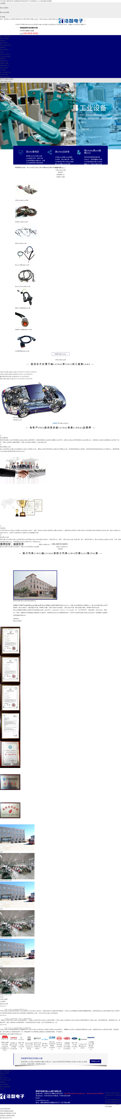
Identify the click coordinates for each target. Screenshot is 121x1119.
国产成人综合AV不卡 (6, 1118)
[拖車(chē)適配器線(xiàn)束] (60, 297)
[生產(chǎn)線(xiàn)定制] (60, 189)
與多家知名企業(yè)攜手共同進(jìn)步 (11, 1034)
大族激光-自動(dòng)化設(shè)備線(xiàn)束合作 (13, 1045)
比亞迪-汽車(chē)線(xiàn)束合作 (59, 1045)
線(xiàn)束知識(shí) (5, 72)
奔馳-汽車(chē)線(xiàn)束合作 (21, 1045)
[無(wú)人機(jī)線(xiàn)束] (60, 254)
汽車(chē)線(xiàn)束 (5, 81)
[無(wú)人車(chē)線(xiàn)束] (60, 275)
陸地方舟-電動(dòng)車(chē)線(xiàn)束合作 (37, 1045)
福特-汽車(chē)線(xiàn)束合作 (74, 1045)
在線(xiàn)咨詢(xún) (62, 546)
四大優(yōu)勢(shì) (60, 426)
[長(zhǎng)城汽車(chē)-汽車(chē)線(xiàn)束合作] (29, 1038)
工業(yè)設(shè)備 (5, 56)
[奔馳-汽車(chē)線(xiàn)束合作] (21, 1038)
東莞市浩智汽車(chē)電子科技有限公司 (24, 601)
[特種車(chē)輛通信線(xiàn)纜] (60, 319)
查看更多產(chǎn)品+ (60, 354)
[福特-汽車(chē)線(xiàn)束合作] (74, 1038)
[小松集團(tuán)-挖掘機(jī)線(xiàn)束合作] (91, 1037)
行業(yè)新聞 (3, 67)
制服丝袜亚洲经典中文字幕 (8, 1113)
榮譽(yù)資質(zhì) (5, 77)
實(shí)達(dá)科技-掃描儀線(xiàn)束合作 (52, 1045)
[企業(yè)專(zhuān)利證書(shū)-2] (60, 669)
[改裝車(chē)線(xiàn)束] (60, 211)
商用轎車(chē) (4, 61)
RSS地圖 (2, 17)
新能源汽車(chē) (4, 65)
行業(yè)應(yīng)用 (60, 362)
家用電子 (2, 58)
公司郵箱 (2, 3)
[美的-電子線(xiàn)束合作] (44, 1039)
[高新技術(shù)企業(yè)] (60, 810)
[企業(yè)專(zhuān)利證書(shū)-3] (60, 641)
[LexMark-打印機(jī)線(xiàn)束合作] (82, 1039)
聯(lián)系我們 (4, 8)
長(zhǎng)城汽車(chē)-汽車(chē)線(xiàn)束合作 (29, 1045)
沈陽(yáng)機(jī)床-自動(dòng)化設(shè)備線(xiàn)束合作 (5, 1046)
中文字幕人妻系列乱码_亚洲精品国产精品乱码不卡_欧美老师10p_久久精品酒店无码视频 (26, 1)
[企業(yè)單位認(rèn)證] (60, 754)
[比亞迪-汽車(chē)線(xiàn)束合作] (59, 1038)
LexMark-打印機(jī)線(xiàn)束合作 (83, 1046)
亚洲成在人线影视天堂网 (7, 1115)
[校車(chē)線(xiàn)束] (60, 232)
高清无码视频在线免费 (6, 1111)
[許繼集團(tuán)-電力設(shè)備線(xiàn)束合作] (67, 1038)
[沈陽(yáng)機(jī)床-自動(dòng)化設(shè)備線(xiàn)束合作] (4, 1037)
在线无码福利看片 (5, 1108)
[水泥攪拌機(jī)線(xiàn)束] (60, 340)
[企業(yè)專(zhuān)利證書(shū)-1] (60, 697)
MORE (2, 997)
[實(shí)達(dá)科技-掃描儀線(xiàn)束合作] (52, 1037)
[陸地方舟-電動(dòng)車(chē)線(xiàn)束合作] (37, 1038)
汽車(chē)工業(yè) (5, 54)
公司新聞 (2, 70)
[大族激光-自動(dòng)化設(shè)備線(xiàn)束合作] (13, 1038)
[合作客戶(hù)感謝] (60, 725)
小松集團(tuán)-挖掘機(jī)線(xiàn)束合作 (91, 1045)
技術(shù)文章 (4, 1004)
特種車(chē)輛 (4, 63)
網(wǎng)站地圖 (4, 12)
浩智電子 (60, 551)
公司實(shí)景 (4, 74)
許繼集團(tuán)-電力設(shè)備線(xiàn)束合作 (67, 1045)
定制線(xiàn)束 (95, 1061)
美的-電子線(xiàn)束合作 (45, 1045)
